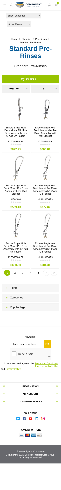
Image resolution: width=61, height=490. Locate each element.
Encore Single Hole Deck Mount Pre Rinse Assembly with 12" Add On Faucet (15, 247)
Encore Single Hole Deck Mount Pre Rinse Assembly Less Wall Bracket (16, 189)
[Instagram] (43, 419)
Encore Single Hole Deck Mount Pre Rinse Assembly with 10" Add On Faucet (45, 189)
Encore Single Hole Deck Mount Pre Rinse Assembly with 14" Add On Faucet (45, 247)
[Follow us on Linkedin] (36, 419)
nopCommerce (37, 451)
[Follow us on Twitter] (18, 419)
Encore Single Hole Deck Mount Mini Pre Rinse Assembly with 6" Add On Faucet (15, 131)
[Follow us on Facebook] (24, 419)
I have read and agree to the (19, 363)
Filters (31, 79)
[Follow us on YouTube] (30, 419)
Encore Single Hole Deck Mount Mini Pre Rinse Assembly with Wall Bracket (45, 131)
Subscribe (47, 344)
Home (14, 39)
